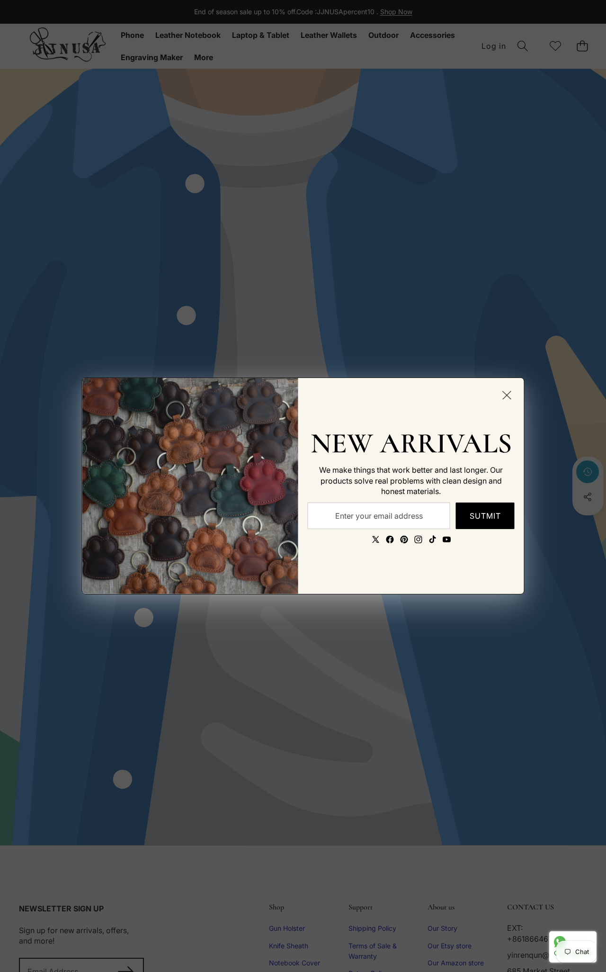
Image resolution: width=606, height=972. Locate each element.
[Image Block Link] (190, 486)
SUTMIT (485, 515)
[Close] (507, 395)
